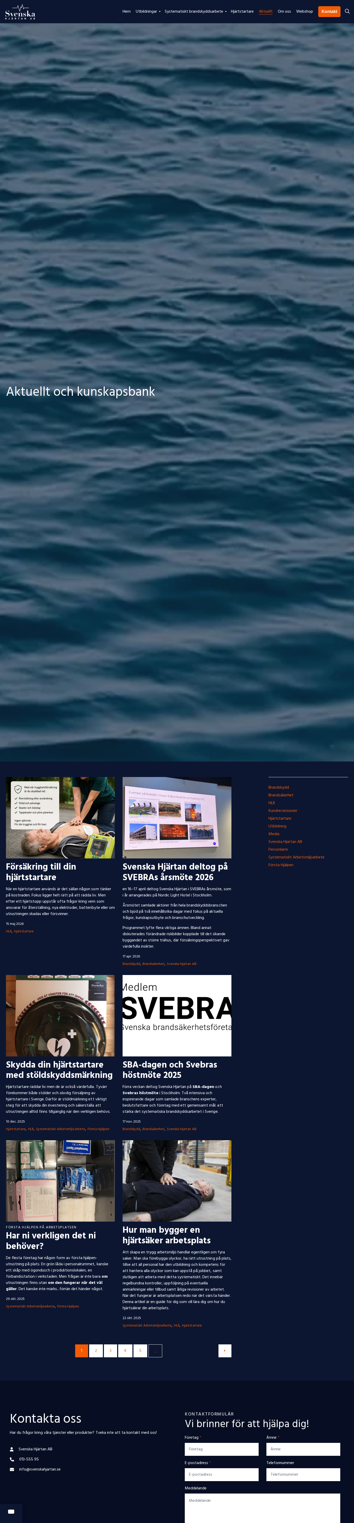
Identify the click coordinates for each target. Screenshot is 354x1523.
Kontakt (329, 11)
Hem (127, 11)
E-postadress (198, 1463)
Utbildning (277, 826)
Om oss (284, 11)
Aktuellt (266, 11)
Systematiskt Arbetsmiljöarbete (60, 1129)
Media (273, 834)
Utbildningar (146, 11)
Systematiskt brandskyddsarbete (194, 11)
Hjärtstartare (242, 11)
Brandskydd (131, 964)
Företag (193, 1438)
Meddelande (196, 1488)
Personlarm (278, 850)
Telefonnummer (280, 1463)
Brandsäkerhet (154, 964)
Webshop (304, 11)
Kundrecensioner (282, 811)
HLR (9, 931)
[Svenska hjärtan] (20, 11)
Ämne (272, 1438)
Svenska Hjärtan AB (181, 964)
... (155, 1351)
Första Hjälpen (98, 1129)
